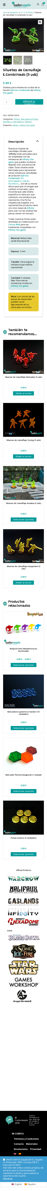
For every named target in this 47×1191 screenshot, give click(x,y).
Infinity (17, 119)
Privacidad (35, 1149)
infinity (15, 125)
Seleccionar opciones (23, 519)
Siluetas (28, 121)
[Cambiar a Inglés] (15, 1154)
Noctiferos (13, 183)
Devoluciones (21, 1149)
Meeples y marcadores (13, 121)
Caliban (25, 181)
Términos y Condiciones (26, 1138)
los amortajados (16, 179)
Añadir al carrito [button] (23, 393)
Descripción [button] (16, 141)
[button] (40, 22)
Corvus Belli (14, 224)
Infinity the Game (27, 125)
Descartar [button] (8, 1178)
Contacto (19, 1143)
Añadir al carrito (29, 102)
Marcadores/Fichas (29, 119)
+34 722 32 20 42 (34, 1124)
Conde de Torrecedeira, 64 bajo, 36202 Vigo (34, 1117)
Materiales (32, 1143)
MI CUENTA (18, 1133)
